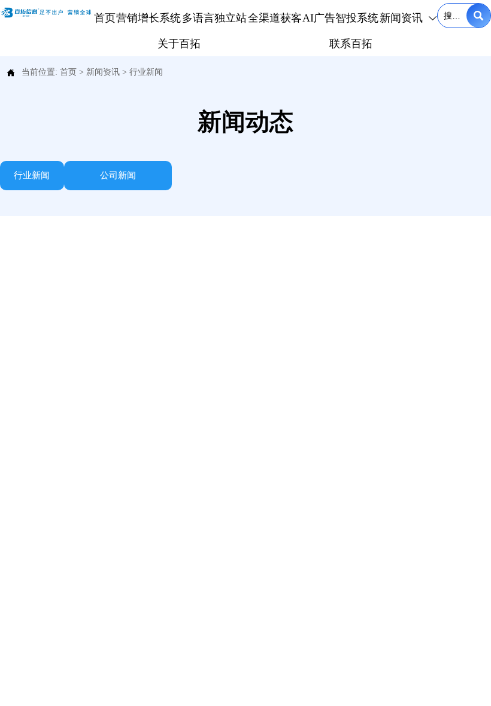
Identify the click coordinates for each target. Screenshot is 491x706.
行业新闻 (146, 72)
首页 (68, 72)
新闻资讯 (103, 72)
